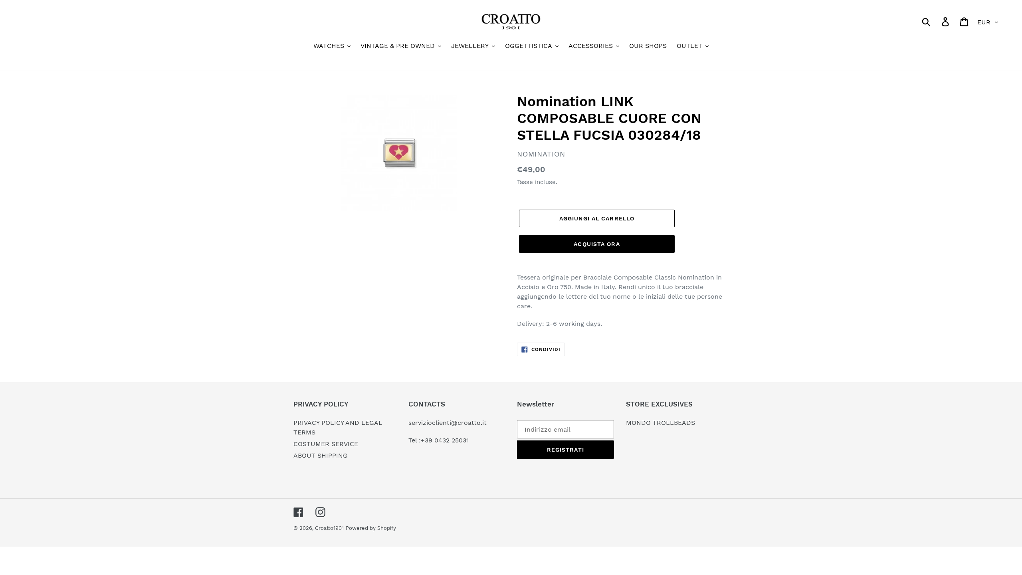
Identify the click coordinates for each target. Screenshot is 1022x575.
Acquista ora (597, 244)
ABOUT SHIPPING (320, 455)
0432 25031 (451, 440)
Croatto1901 (329, 528)
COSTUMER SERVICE (325, 444)
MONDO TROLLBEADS (660, 422)
